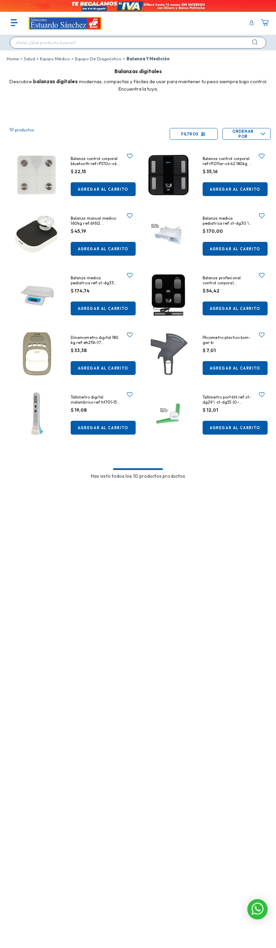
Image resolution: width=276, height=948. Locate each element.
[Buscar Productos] (256, 42)
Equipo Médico (55, 58)
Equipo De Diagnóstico (98, 58)
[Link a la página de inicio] (12, 59)
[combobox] (138, 43)
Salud (29, 58)
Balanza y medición (148, 58)
